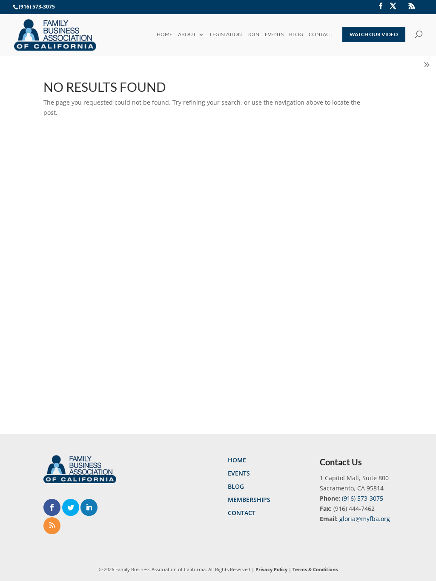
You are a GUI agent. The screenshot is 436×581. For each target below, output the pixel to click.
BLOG (296, 34)
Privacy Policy (271, 569)
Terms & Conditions (315, 569)
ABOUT (187, 34)
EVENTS (274, 34)
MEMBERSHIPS (249, 500)
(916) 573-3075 (362, 498)
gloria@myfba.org (364, 519)
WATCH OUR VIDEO (374, 34)
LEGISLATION (226, 34)
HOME (164, 34)
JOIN (253, 34)
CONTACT (321, 34)
